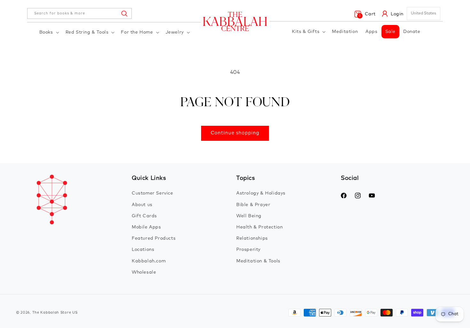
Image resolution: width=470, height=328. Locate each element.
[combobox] (79, 13)
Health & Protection (259, 227)
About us (142, 205)
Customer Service (152, 193)
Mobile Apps (146, 227)
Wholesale (144, 272)
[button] (48, 32)
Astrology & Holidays (261, 193)
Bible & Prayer (253, 205)
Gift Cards (144, 216)
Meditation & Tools (258, 261)
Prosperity (248, 249)
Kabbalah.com (149, 261)
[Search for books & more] (124, 13)
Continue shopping (235, 133)
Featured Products (154, 238)
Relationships (252, 238)
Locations (143, 249)
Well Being (249, 216)
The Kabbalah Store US (55, 312)
